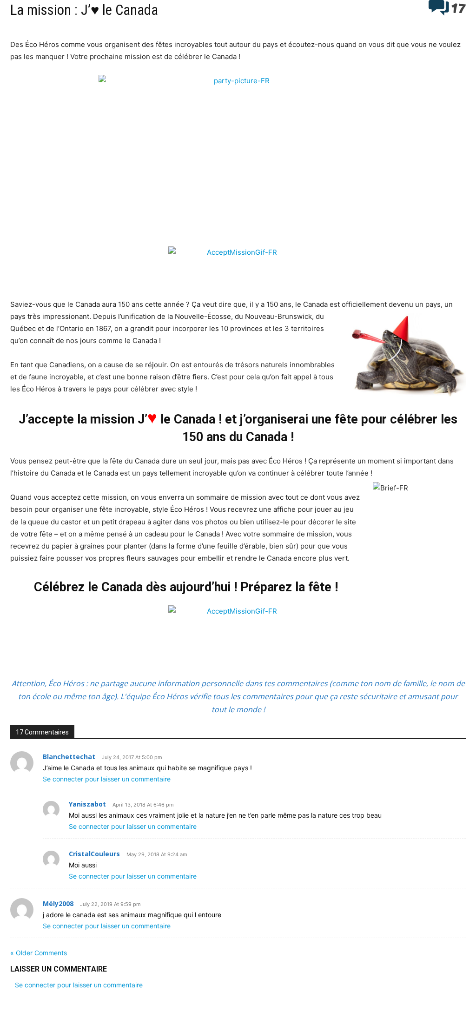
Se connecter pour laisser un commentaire (107, 779)
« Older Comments (38, 953)
